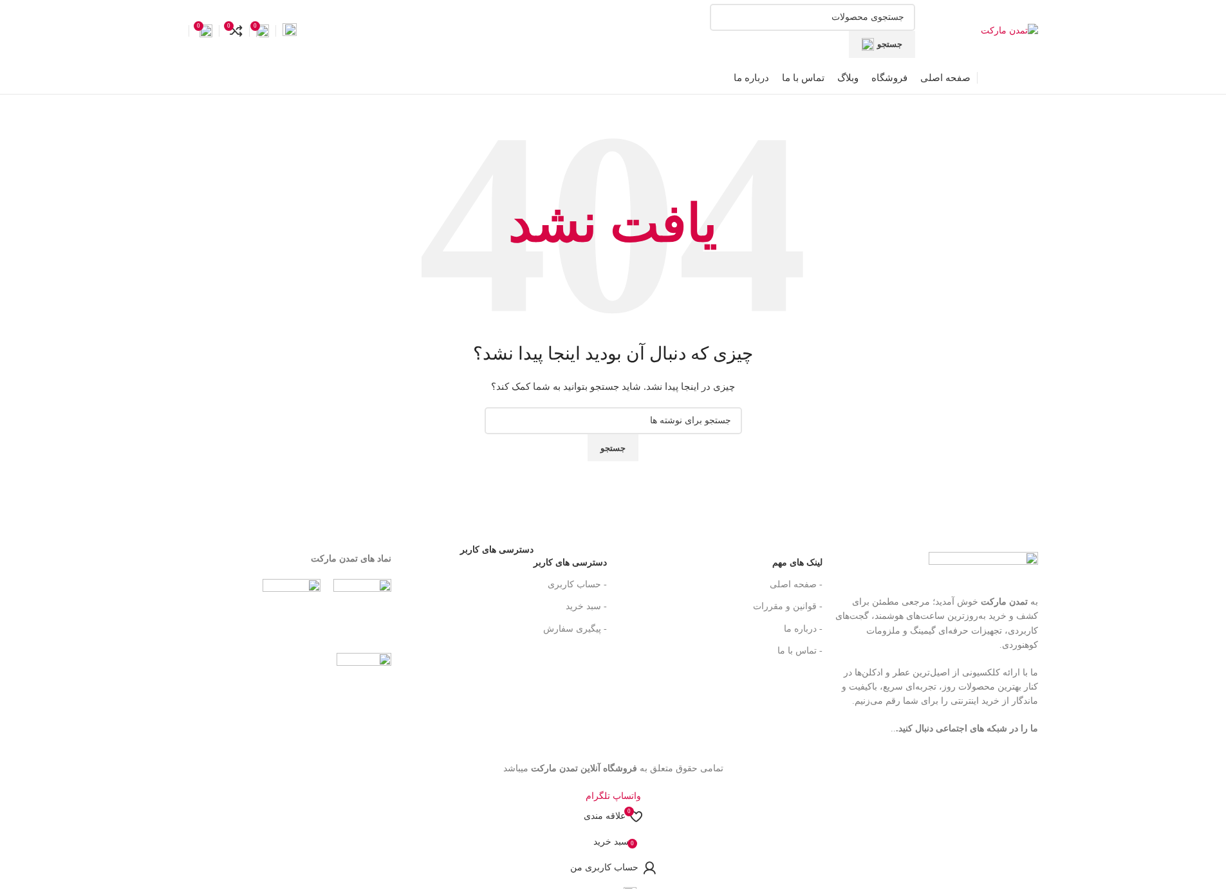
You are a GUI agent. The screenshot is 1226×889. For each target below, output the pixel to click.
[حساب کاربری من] (289, 31)
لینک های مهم (797, 562)
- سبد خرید (586, 606)
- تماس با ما (799, 650)
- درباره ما (803, 629)
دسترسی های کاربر (533, 559)
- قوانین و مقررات (787, 606)
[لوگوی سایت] (1009, 30)
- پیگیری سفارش (575, 629)
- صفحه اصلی (796, 584)
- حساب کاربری (577, 584)
